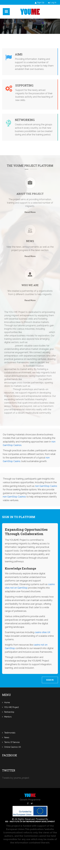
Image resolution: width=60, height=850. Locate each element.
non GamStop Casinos (14, 496)
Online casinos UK (12, 747)
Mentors (8, 717)
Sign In (50, 680)
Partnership (9, 712)
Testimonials (9, 733)
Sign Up (40, 2)
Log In (53, 2)
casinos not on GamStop (35, 332)
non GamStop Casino (46, 486)
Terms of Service (12, 742)
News (6, 737)
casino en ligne (30, 379)
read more (30, 212)
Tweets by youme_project (15, 778)
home (7, 702)
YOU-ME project (11, 707)
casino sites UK (42, 632)
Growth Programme (30, 799)
